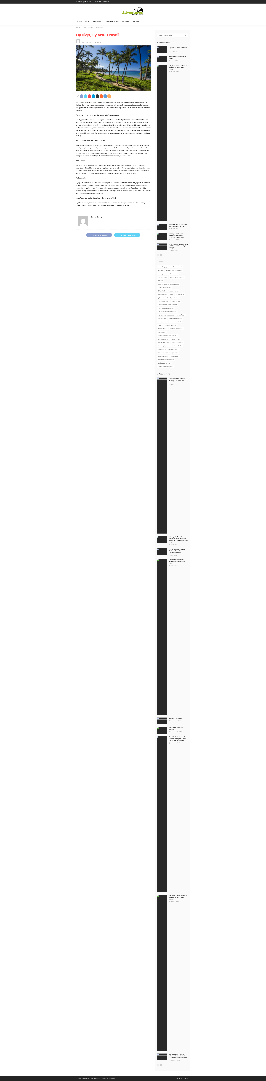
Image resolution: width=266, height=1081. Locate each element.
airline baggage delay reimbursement (170, 267)
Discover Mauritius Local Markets (176, 728)
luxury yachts (162, 322)
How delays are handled (166, 308)
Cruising (125, 22)
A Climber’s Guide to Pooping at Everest (178, 48)
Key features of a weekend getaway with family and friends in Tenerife (177, 380)
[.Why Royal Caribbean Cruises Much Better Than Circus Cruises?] (162, 143)
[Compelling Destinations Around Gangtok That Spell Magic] (162, 637)
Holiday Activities (173, 298)
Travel (87, 22)
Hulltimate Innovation (175, 718)
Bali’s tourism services (177, 277)
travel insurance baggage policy (168, 349)
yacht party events (164, 363)
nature (160, 325)
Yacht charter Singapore (166, 359)
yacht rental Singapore (165, 366)
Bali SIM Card (162, 277)
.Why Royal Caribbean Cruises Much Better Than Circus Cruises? (178, 67)
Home (79, 22)
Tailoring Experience (164, 346)
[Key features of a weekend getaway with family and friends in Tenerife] (162, 455)
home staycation (163, 301)
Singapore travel (163, 342)
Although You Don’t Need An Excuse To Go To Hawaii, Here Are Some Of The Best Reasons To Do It (178, 539)
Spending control (177, 342)
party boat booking (176, 329)
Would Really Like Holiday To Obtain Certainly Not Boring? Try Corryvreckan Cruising (177, 738)
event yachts (162, 294)
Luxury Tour (180, 315)
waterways (175, 356)
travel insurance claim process (168, 353)
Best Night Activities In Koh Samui (177, 57)
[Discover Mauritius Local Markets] (162, 730)
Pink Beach (161, 332)
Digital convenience (164, 287)
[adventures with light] (133, 11)
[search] (187, 22)
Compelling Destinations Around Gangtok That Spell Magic (177, 561)
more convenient (175, 322)
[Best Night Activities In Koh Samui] (162, 59)
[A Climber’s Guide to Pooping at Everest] (162, 49)
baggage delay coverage (174, 270)
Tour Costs (178, 346)
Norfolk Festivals (171, 325)
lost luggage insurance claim (167, 311)
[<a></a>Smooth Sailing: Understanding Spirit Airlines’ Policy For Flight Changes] (162, 246)
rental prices (176, 339)
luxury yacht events (175, 318)
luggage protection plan (166, 315)
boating (160, 280)
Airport (160, 270)
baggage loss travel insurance (167, 274)
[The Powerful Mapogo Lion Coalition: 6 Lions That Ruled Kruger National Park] (162, 551)
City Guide (97, 22)
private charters (163, 339)
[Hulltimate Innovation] (162, 720)
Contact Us (97, 2)
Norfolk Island (162, 329)
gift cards (161, 298)
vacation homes (163, 356)
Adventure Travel (112, 22)
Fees (171, 294)
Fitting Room (180, 294)
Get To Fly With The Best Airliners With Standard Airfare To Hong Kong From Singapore (178, 1056)
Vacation (136, 22)
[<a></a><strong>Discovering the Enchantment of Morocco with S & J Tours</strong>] (162, 227)
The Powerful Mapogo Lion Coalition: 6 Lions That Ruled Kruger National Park (177, 551)
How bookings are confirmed (167, 305)
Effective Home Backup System (168, 291)
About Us (106, 2)
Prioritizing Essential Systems (167, 335)
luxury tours (162, 318)
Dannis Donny (85, 40)
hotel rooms (176, 301)
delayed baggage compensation (168, 284)
